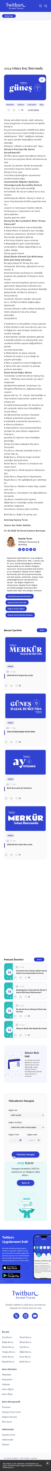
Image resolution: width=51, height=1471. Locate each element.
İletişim (5, 1444)
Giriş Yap (9, 16)
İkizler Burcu (8, 1346)
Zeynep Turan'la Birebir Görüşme (20, 615)
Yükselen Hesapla (26, 1154)
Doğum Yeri (13, 1110)
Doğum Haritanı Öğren (16, 609)
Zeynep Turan (8, 1434)
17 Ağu (13, 728)
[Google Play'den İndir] (11, 1275)
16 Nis (21, 967)
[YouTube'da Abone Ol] (35, 1316)
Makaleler (10, 104)
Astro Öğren (8, 1389)
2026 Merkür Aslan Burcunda (19, 844)
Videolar (21, 104)
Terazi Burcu (25, 1337)
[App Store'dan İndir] (11, 1268)
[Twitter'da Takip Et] (16, 1316)
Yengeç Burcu (8, 1351)
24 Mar (22, 1025)
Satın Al (26, 1182)
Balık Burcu (24, 1361)
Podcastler (32, 104)
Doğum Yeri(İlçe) (15, 1122)
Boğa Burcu (7, 1342)
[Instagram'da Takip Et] (26, 1316)
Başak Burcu (8, 1361)
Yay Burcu (24, 1346)
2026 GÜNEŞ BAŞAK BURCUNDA (21, 731)
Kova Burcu (25, 1356)
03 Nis (21, 1005)
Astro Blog (7, 1394)
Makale (10, 666)
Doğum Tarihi (14, 1134)
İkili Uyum (7, 1421)
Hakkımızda (7, 1439)
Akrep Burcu (25, 1342)
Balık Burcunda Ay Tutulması (19, 788)
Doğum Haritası (9, 1416)
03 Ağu (13, 840)
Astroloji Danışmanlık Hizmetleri (19, 596)
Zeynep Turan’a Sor (11, 1411)
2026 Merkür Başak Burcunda (20, 675)
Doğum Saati (32, 1134)
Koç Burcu (7, 1337)
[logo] (17, 6)
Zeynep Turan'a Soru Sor (17, 602)
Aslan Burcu (8, 1356)
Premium (6, 1407)
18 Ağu (13, 671)
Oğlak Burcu (25, 1351)
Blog (41, 104)
